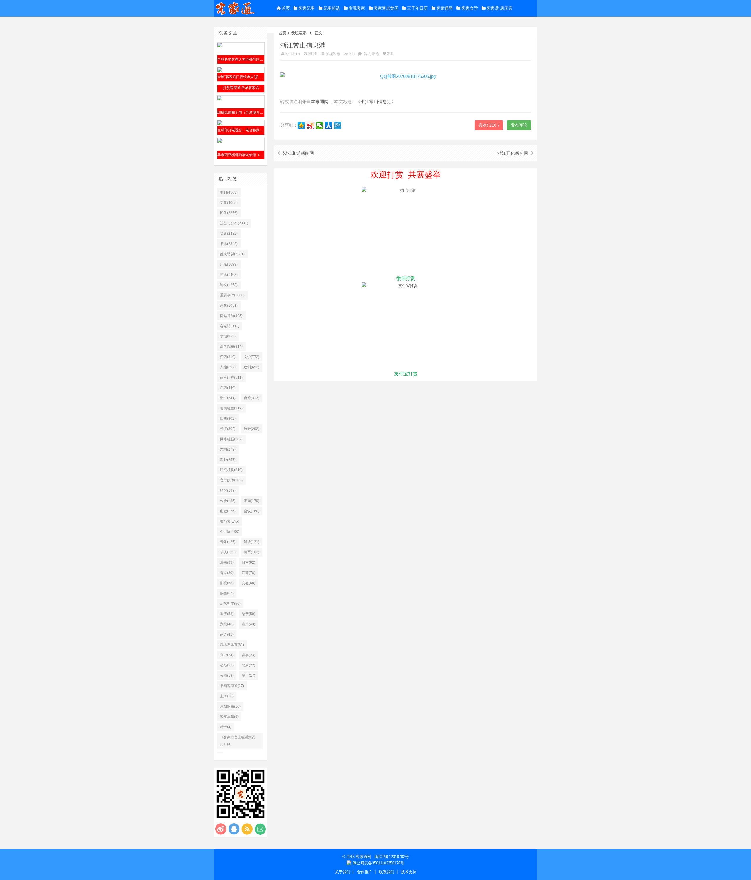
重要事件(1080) (232, 295)
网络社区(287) (231, 439)
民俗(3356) (229, 213)
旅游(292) (251, 429)
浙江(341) (228, 398)
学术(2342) (229, 244)
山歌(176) (228, 511)
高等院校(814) (231, 347)
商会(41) (227, 634)
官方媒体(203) (231, 480)
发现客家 (357, 8)
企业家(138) (229, 532)
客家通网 (444, 8)
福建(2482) (229, 233)
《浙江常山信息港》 (376, 101)
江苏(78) (248, 573)
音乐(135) (228, 542)
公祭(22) (227, 665)
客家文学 (469, 8)
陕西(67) (227, 593)
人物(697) (228, 367)
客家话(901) (229, 326)
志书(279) (228, 449)
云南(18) (227, 676)
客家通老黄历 (386, 8)
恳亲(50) (248, 614)
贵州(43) (248, 624)
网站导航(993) (231, 316)
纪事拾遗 (332, 8)
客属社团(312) (231, 408)
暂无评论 (371, 53)
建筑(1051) (229, 305)
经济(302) (228, 429)
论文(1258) (229, 285)
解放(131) (251, 542)
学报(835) (228, 336)
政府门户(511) (231, 377)
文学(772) (251, 357)
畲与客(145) (229, 521)
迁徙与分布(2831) (234, 223)
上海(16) (227, 696)
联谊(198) (228, 490)
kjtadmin (292, 53)
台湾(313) (251, 398)
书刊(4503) (229, 192)
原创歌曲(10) (230, 706)
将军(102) (251, 552)
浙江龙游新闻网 (298, 153)
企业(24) (227, 655)
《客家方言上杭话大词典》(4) (237, 740)
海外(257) (228, 460)
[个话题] (220, 752)
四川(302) (228, 419)
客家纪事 (306, 8)
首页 (286, 8)
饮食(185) (228, 501)
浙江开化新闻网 (512, 153)
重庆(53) (227, 614)
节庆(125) (228, 552)
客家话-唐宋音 (499, 8)
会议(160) (251, 511)
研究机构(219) (231, 470)
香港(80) (227, 573)
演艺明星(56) (230, 604)
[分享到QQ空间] (301, 125)
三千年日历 (417, 8)
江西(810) (228, 357)
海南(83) (227, 562)
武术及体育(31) (232, 645)
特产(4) (225, 727)
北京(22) (248, 665)
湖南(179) (251, 501)
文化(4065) (229, 203)
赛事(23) (248, 655)
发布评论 (519, 125)
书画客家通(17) (232, 686)
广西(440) (228, 388)
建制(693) (251, 367)
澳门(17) (248, 676)
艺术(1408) (229, 275)
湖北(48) (227, 624)
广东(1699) (229, 264)
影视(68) (227, 583)
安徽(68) (248, 583)
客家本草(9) (229, 717)
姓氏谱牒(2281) (232, 254)
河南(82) (248, 562)
